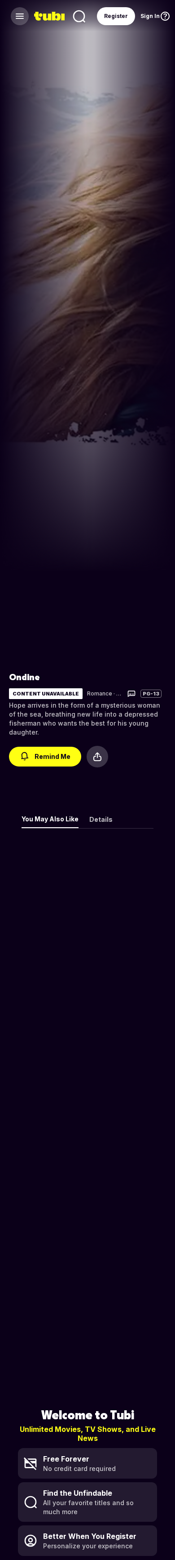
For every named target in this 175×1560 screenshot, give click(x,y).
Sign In (150, 16)
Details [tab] (101, 819)
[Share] (97, 756)
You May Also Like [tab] (50, 819)
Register (116, 16)
